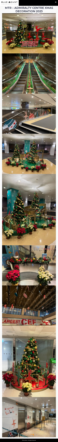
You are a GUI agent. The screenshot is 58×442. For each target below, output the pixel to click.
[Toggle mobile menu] (56, 2)
